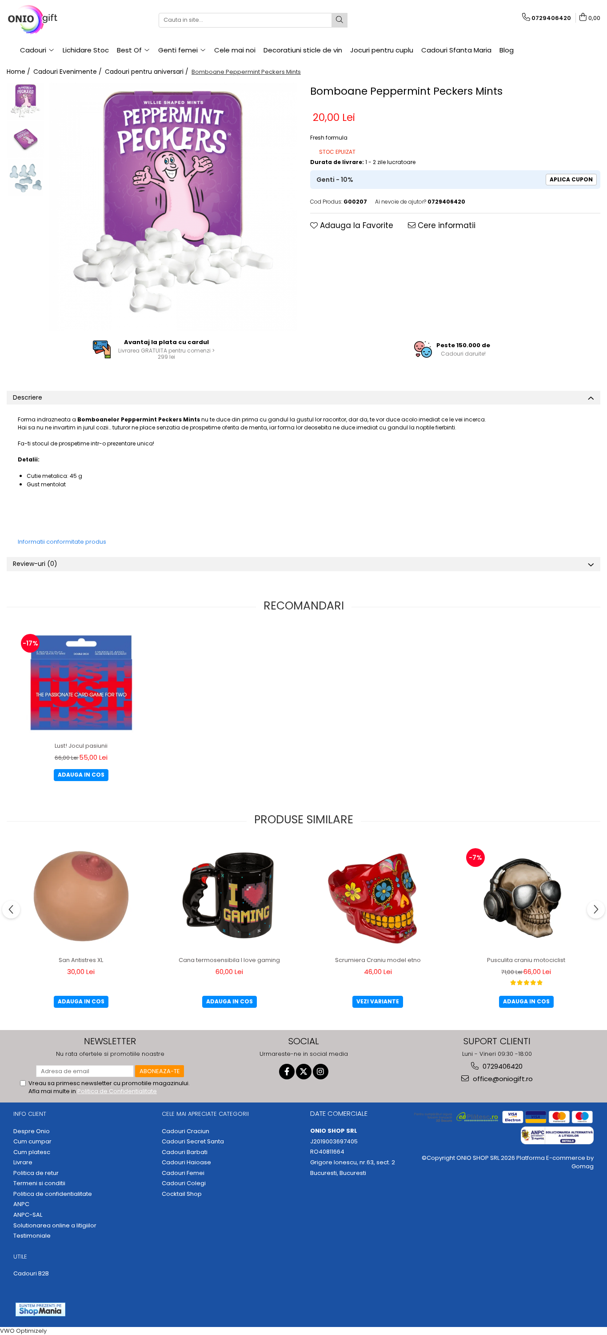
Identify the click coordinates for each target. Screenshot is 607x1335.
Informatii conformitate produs (62, 541)
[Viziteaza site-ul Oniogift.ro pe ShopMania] (40, 1309)
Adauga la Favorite (355, 225)
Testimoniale (32, 1236)
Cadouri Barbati (185, 1152)
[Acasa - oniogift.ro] (51, 20)
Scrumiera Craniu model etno (378, 960)
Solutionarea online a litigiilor (54, 1226)
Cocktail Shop (182, 1194)
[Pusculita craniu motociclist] (526, 896)
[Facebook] (287, 1071)
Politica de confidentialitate (52, 1194)
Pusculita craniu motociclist (526, 960)
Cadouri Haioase (186, 1163)
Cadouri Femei (183, 1173)
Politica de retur (36, 1173)
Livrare (22, 1163)
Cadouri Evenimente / (68, 71)
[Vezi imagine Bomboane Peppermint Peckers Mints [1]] (25, 139)
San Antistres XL (81, 960)
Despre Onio (31, 1131)
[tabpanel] (173, 207)
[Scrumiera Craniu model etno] (377, 896)
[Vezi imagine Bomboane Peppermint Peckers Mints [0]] (25, 101)
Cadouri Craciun (185, 1131)
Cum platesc (31, 1152)
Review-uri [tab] (35, 563)
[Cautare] (339, 20)
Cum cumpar (32, 1142)
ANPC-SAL (27, 1215)
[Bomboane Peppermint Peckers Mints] (173, 207)
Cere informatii (445, 225)
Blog (506, 50)
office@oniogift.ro (502, 1078)
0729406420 (502, 1066)
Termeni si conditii (39, 1183)
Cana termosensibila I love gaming (229, 960)
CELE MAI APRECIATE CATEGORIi (205, 1114)
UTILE (20, 1256)
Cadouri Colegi (184, 1183)
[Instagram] (320, 1071)
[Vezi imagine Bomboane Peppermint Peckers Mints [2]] (25, 177)
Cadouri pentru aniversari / (147, 71)
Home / (19, 71)
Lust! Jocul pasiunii (81, 746)
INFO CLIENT (29, 1114)
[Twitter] (303, 1071)
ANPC (21, 1204)
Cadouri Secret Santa (193, 1142)
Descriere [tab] (27, 397)
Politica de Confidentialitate (117, 1091)
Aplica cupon (571, 179)
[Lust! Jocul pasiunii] (81, 682)
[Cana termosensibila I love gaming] (229, 896)
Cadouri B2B (31, 1274)
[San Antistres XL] (81, 896)
